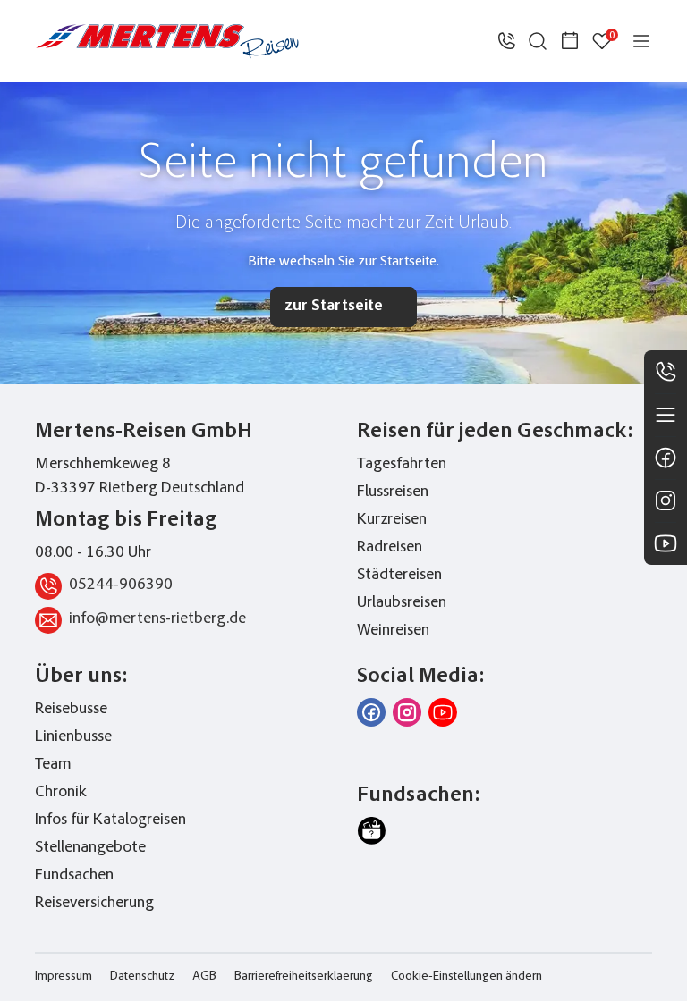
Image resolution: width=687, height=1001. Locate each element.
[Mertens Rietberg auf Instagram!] (407, 712)
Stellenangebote (90, 848)
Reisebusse (71, 710)
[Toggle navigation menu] (641, 41)
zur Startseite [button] (334, 307)
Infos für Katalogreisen (110, 820)
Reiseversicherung (94, 904)
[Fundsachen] (371, 831)
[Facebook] (665, 457)
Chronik (61, 793)
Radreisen (389, 548)
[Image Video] (665, 543)
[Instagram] (665, 500)
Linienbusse (73, 737)
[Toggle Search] (538, 41)
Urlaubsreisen (401, 603)
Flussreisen (392, 492)
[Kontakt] (665, 371)
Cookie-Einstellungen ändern (466, 977)
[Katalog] (665, 414)
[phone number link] (506, 41)
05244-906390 (121, 585)
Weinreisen (393, 631)
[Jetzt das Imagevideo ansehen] (442, 712)
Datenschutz (142, 977)
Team (53, 765)
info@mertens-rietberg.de (157, 619)
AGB (204, 977)
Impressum (63, 977)
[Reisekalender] (570, 41)
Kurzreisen (392, 520)
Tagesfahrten (401, 465)
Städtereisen (399, 576)
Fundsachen (74, 876)
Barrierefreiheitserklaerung (303, 977)
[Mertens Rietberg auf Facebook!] (371, 712)
